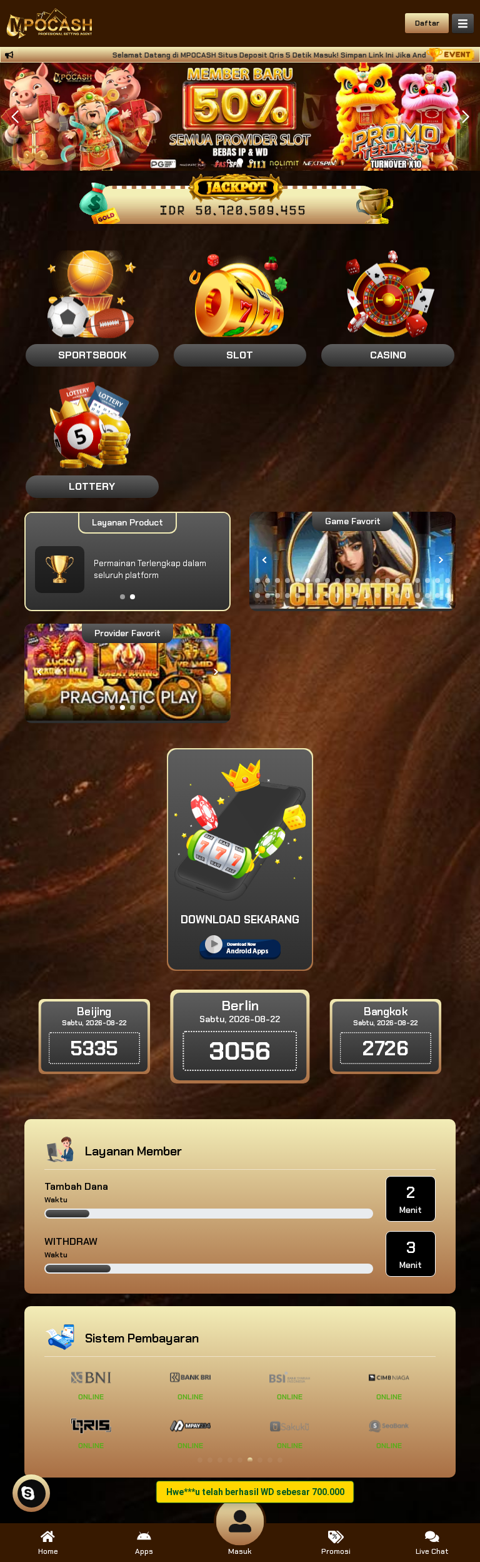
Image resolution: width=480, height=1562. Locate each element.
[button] (465, 117)
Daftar (427, 23)
